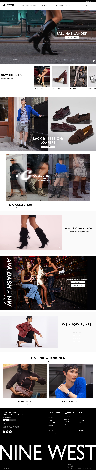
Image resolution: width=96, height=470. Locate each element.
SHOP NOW (6, 82)
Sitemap (80, 433)
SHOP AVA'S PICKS (78, 285)
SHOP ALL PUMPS (77, 333)
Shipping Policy (51, 420)
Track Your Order (67, 421)
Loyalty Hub (66, 424)
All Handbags (81, 430)
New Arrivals (81, 420)
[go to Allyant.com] (70, 466)
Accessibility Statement (77, 468)
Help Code (51, 430)
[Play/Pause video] (94, 61)
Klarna (50, 428)
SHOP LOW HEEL (77, 342)
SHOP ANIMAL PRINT (38, 88)
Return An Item (66, 419)
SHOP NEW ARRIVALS (72, 37)
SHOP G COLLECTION (83, 206)
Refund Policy (51, 417)
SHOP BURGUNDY (56, 88)
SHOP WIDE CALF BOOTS (79, 239)
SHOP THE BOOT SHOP (78, 236)
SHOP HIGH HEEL (77, 336)
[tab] (6, 420)
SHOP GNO (77, 282)
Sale (80, 428)
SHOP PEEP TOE (73, 88)
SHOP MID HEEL (76, 339)
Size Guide (51, 425)
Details (57, 1)
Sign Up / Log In (67, 416)
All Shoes (81, 415)
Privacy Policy (91, 468)
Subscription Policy (52, 422)
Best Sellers (81, 422)
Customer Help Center (53, 415)
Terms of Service (85, 468)
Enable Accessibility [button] (89, 1)
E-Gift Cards (81, 417)
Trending (80, 425)
